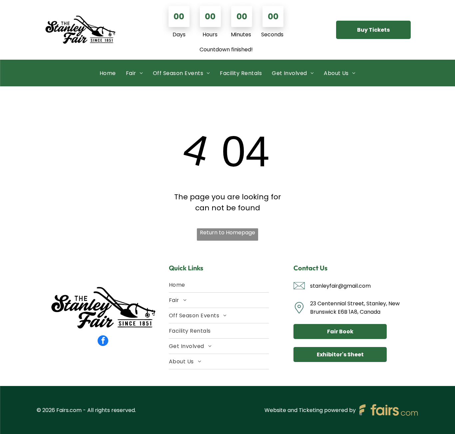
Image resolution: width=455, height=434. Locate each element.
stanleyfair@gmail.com (340, 286)
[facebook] (103, 341)
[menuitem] (108, 73)
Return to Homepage (227, 232)
